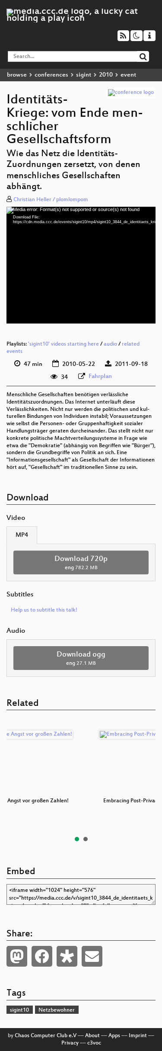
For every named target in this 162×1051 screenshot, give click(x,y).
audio (110, 344)
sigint (83, 75)
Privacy (70, 1043)
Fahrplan (100, 376)
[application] (81, 265)
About (92, 1036)
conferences (51, 75)
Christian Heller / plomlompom (50, 200)
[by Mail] (92, 956)
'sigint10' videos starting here (63, 344)
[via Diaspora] (67, 956)
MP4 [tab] (22, 535)
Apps (114, 1036)
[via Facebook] (42, 956)
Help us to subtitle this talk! (44, 610)
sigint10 (19, 1010)
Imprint (138, 1036)
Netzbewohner (56, 1010)
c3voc (94, 1043)
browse (17, 75)
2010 (106, 75)
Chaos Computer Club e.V (45, 1036)
